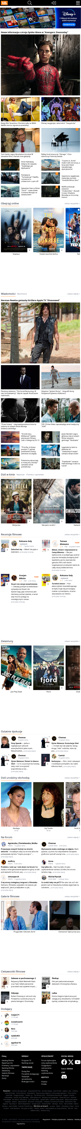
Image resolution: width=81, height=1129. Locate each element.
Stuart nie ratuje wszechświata (24, 584)
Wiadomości (8, 293)
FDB (66, 547)
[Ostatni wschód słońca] (48, 230)
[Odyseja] (5, 998)
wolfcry (11, 861)
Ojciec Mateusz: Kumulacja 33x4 (64, 743)
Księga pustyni (19, 1095)
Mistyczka (16, 525)
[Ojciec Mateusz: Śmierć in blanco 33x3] (5, 760)
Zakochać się (16, 549)
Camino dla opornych (19, 1091)
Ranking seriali (27, 1063)
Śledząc (55, 978)
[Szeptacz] (16, 230)
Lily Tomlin (48, 828)
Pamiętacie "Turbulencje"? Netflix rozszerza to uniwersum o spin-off (29, 178)
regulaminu (21, 1124)
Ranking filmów (8, 1068)
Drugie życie (36, 1104)
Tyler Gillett (19, 984)
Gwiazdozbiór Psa (34, 1091)
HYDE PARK (52, 879)
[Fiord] (48, 668)
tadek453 (15, 1035)
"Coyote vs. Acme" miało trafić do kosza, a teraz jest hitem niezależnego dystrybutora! (71, 165)
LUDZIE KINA (52, 846)
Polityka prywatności (59, 1119)
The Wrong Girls (39, 1095)
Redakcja (78, 1119)
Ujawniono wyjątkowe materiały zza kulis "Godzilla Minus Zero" (70, 178)
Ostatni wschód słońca (49, 254)
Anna (50, 861)
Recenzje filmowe (11, 534)
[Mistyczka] (16, 501)
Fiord (49, 692)
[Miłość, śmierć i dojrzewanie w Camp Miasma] (46, 546)
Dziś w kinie (8, 474)
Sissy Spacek (16, 743)
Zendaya (16, 828)
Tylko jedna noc (35, 1097)
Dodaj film (26, 1071)
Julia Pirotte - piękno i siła (62, 1091)
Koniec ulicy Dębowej (21, 1097)
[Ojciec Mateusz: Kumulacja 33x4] (45, 742)
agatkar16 (16, 1042)
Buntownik (31, 1093)
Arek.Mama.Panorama (54, 1095)
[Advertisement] (40, 274)
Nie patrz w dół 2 (48, 525)
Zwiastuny (7, 641)
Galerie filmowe (10, 896)
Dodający (6, 1009)
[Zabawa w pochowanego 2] (5, 983)
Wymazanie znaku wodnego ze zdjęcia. (57, 849)
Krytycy (44, 1081)
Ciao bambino (15, 1108)
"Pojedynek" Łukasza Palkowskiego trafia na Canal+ (71, 463)
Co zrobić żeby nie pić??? (51, 882)
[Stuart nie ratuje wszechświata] (5, 580)
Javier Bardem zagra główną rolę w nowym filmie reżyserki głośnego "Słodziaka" (70, 437)
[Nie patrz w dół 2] (48, 501)
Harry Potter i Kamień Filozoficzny (20, 1106)
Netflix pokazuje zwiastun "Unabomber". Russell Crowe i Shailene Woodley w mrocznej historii (70, 192)
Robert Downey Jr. (18, 996)
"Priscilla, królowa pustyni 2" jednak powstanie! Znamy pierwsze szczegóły (28, 450)
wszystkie (71, 778)
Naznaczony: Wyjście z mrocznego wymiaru (51, 1093)
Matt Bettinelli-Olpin (27, 981)
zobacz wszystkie (71, 203)
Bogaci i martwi (68, 1095)
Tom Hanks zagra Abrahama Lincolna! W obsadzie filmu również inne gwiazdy (17, 155)
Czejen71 (15, 1015)
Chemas (22, 737)
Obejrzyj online (10, 203)
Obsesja (55, 1104)
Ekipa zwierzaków (71, 1099)
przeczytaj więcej (30, 751)
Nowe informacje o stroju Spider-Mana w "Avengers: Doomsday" (34, 32)
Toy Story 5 (13, 1104)
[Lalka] (46, 998)
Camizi (61, 755)
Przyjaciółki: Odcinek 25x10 (24, 932)
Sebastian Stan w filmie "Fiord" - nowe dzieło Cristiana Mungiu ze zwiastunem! (30, 191)
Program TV (26, 1060)
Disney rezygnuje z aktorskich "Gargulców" (58, 123)
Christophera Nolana (68, 984)
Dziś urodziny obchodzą (15, 777)
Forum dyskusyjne (48, 1060)
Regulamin (46, 1119)
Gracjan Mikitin (22, 577)
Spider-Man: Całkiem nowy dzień (52, 1099)
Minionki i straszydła (35, 1102)
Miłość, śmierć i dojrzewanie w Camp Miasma (50, 1108)
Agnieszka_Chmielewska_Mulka (22, 843)
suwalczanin (17, 1021)
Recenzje (5, 1075)
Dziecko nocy (45, 1110)
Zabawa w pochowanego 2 (23, 978)
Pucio (61, 1104)
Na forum (6, 837)
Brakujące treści (28, 1081)
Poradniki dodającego (30, 1074)
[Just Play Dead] (16, 668)
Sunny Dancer (21, 1093)
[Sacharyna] (45, 760)
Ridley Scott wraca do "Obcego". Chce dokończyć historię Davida (56, 155)
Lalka (54, 993)
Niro (13, 1028)
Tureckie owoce (58, 583)
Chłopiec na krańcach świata (54, 1102)
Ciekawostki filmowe (13, 971)
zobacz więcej (72, 294)
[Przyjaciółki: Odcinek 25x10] (24, 915)
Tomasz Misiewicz (64, 542)
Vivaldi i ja (28, 1095)
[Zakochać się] (5, 546)
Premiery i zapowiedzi (10, 1065)
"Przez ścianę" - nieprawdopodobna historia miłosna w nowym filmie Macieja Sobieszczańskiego (18, 426)
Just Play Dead (16, 692)
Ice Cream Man (33, 1099)
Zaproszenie (22, 1102)
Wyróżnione (22, 294)
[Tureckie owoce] (46, 580)
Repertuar (21, 474)
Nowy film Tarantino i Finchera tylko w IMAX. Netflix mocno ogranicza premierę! (18, 124)
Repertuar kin (7, 1063)
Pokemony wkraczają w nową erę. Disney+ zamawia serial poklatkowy (29, 463)
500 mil (70, 1108)
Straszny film (46, 1104)
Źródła (44, 1084)
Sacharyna (55, 761)
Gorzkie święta (47, 1091)
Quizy (4, 1078)
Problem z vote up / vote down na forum (18, 867)
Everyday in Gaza (68, 1106)
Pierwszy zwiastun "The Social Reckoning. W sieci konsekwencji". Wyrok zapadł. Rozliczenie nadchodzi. (19, 393)
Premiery (35, 474)
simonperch (13, 876)
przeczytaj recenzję (26, 552)
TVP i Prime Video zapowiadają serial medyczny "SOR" (60, 425)
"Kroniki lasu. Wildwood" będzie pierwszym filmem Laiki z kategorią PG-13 (30, 437)
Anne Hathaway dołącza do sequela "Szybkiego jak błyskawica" (28, 165)
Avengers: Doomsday (24, 1001)
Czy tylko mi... (47, 867)
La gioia (52, 1106)
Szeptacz (16, 254)
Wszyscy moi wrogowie (50, 1097)
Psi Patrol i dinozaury (19, 1099)
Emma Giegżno (58, 996)
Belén (58, 1106)
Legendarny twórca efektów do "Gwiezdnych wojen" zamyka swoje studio (70, 450)
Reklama (70, 1119)
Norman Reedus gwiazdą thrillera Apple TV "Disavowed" (30, 300)
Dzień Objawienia (24, 1104)
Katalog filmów (8, 1060)
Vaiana (14, 1102)
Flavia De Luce (64, 1097)
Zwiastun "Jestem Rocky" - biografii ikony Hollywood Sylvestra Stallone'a (57, 392)
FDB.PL (10, 846)
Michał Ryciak (54, 876)
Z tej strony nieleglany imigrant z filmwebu (19, 882)
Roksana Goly (25, 541)
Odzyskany (8, 1097)
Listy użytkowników (49, 1063)
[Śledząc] (46, 983)
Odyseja (15, 993)
